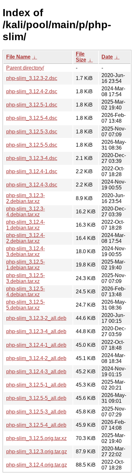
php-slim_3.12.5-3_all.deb (36, 411)
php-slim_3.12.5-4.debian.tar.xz (25, 291)
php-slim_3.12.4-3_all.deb (36, 371)
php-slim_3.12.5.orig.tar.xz (36, 438)
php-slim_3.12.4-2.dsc (31, 91)
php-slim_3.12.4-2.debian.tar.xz (25, 238)
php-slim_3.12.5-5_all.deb (36, 398)
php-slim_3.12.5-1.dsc (31, 104)
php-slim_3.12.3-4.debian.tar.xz (25, 211)
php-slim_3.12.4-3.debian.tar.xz (25, 251)
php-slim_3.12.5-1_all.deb (36, 385)
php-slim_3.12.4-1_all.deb (36, 345)
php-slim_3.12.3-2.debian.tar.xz (25, 198)
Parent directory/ (25, 68)
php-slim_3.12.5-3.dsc (31, 131)
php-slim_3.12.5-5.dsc (31, 145)
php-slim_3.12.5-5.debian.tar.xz (25, 305)
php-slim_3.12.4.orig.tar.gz (36, 465)
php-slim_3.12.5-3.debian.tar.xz (25, 278)
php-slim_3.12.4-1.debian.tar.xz (25, 225)
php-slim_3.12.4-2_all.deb (36, 358)
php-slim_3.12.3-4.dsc (31, 158)
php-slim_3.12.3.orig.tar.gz (36, 451)
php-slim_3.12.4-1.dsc (31, 171)
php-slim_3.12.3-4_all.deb (36, 331)
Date (107, 57)
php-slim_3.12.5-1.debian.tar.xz (25, 264)
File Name (18, 57)
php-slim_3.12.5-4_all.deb (36, 425)
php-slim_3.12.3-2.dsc (31, 78)
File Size (81, 56)
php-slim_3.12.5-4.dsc (31, 118)
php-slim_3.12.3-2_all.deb (36, 318)
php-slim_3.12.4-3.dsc (31, 184)
